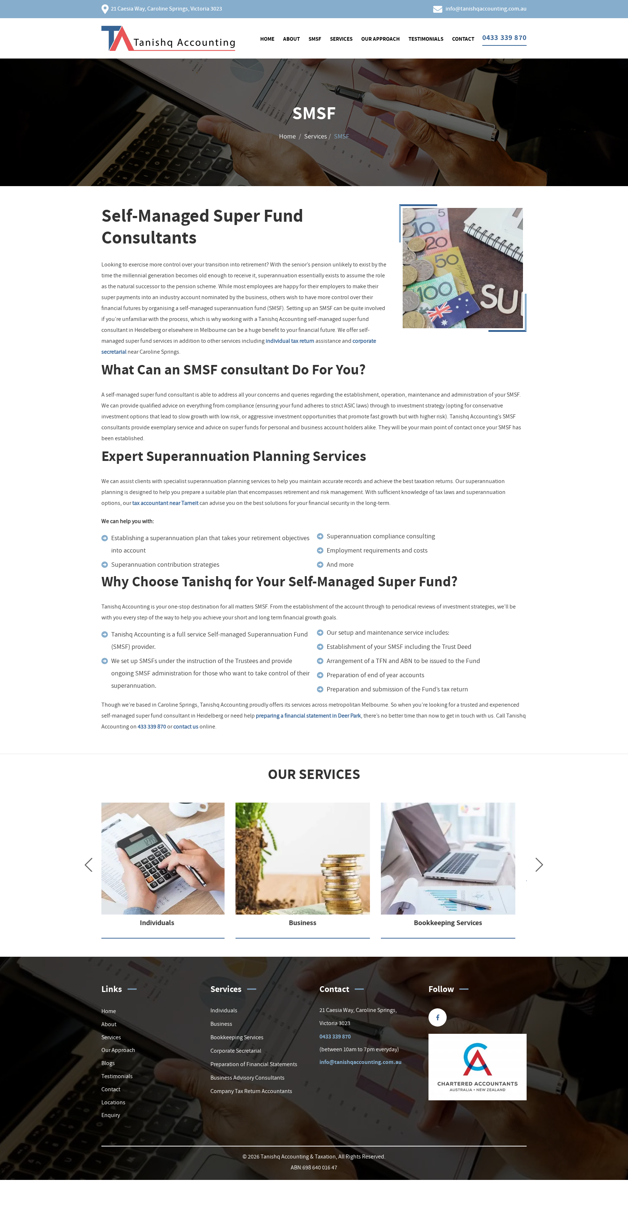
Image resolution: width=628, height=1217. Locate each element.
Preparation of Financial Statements (253, 1064)
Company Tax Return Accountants (251, 1091)
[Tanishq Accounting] (168, 36)
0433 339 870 (335, 1036)
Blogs (108, 1063)
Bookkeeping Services (236, 1037)
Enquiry (110, 1114)
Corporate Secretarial (235, 1050)
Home (267, 38)
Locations (113, 1102)
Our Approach (380, 38)
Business (221, 1023)
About (291, 38)
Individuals (223, 1010)
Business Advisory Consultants (247, 1077)
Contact (463, 38)
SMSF (315, 38)
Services (341, 38)
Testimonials (425, 38)
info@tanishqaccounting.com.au (360, 1062)
